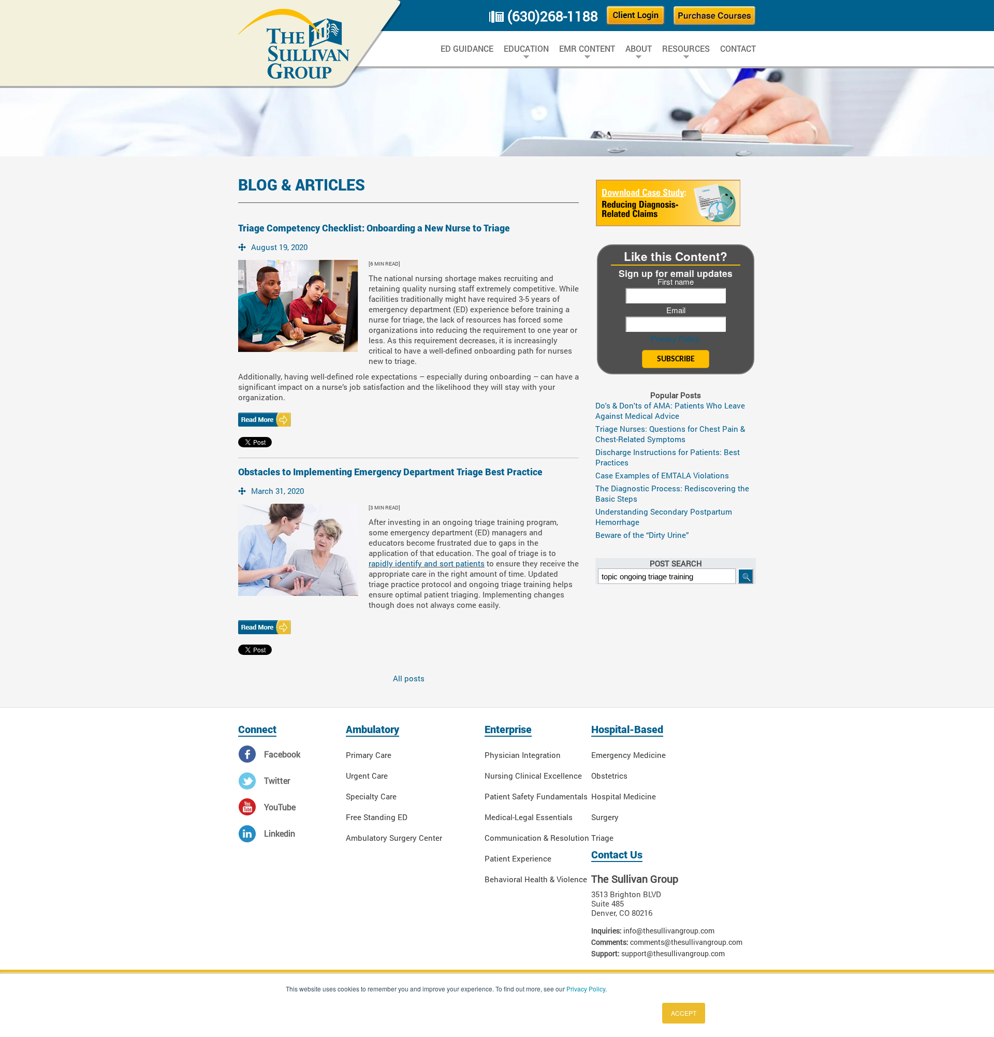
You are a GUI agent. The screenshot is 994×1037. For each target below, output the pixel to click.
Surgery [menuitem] (605, 817)
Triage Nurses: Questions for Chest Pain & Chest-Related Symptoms (670, 433)
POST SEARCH (676, 563)
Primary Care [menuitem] (368, 755)
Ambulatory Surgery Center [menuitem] (394, 837)
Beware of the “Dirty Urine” (642, 535)
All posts (409, 678)
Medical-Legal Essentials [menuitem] (529, 817)
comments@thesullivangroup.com (686, 942)
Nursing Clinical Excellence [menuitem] (533, 775)
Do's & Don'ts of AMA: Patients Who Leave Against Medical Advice (670, 410)
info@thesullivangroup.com (668, 931)
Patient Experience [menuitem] (518, 858)
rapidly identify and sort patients (427, 563)
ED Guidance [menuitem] (467, 48)
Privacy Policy (585, 988)
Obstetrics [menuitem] (609, 775)
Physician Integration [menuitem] (523, 755)
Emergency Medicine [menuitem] (628, 755)
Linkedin (279, 833)
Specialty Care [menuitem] (371, 796)
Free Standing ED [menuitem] (376, 817)
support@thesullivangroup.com (673, 953)
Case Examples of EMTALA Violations (662, 475)
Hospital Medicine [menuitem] (623, 796)
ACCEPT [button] (683, 1013)
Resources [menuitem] (686, 48)
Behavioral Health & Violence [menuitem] (536, 879)
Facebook (282, 754)
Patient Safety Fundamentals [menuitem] (536, 796)
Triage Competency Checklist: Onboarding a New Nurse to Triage (374, 228)
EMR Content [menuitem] (587, 48)
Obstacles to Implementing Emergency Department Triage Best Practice (390, 472)
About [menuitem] (638, 48)
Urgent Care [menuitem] (367, 775)
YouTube (280, 806)
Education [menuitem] (526, 48)
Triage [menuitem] (602, 837)
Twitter (277, 780)
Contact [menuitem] (738, 48)
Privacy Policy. (676, 338)
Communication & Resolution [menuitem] (537, 837)
